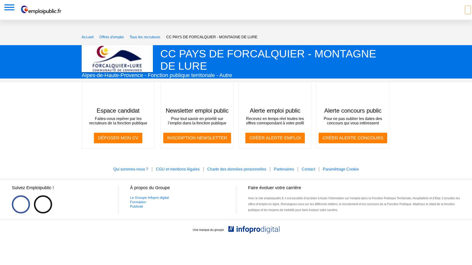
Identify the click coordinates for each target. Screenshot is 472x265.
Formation (138, 202)
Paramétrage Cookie (341, 169)
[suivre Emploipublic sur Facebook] (21, 204)
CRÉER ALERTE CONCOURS (353, 137)
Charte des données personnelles (236, 169)
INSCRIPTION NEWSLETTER (197, 137)
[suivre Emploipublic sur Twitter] (43, 204)
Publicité (136, 206)
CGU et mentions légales (178, 169)
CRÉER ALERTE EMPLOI (275, 137)
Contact (308, 169)
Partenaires (284, 169)
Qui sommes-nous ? (130, 169)
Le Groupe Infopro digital (149, 197)
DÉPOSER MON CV (118, 137)
